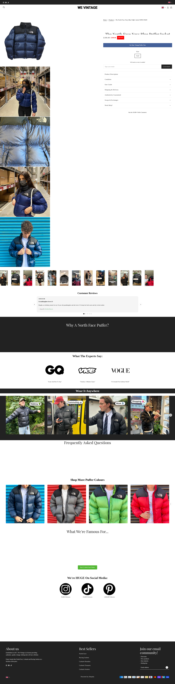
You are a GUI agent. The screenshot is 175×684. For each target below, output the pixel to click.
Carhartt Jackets (84, 669)
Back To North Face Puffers (87, 567)
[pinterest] (6, 2)
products (111, 20)
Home (105, 20)
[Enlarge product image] (25, 41)
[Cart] (171, 7)
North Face (82, 653)
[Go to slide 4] (89, 313)
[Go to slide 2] (85, 313)
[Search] (4, 7)
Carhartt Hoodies (84, 661)
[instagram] (3, 2)
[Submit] (167, 667)
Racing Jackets (84, 657)
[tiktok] (8, 2)
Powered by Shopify (87, 676)
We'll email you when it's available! (137, 62)
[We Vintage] (88, 7)
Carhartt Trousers (85, 665)
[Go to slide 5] (91, 313)
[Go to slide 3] (87, 313)
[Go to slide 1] (83, 313)
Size (137, 51)
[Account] (168, 7)
